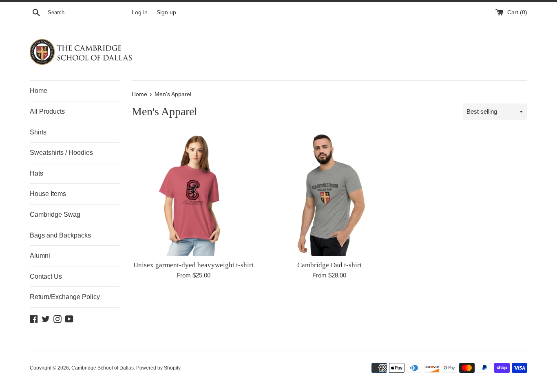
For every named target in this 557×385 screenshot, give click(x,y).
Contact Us (46, 276)
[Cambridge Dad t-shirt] (329, 193)
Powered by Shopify (158, 368)
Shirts (38, 132)
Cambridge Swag (55, 214)
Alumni (40, 255)
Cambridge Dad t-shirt (329, 265)
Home (38, 90)
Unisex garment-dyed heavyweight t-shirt (193, 265)
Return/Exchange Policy (65, 296)
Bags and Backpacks (60, 235)
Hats (36, 173)
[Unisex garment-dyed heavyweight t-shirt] (193, 193)
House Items (48, 193)
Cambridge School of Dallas (102, 368)
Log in (140, 12)
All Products (47, 111)
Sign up (166, 12)
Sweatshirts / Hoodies (61, 152)
